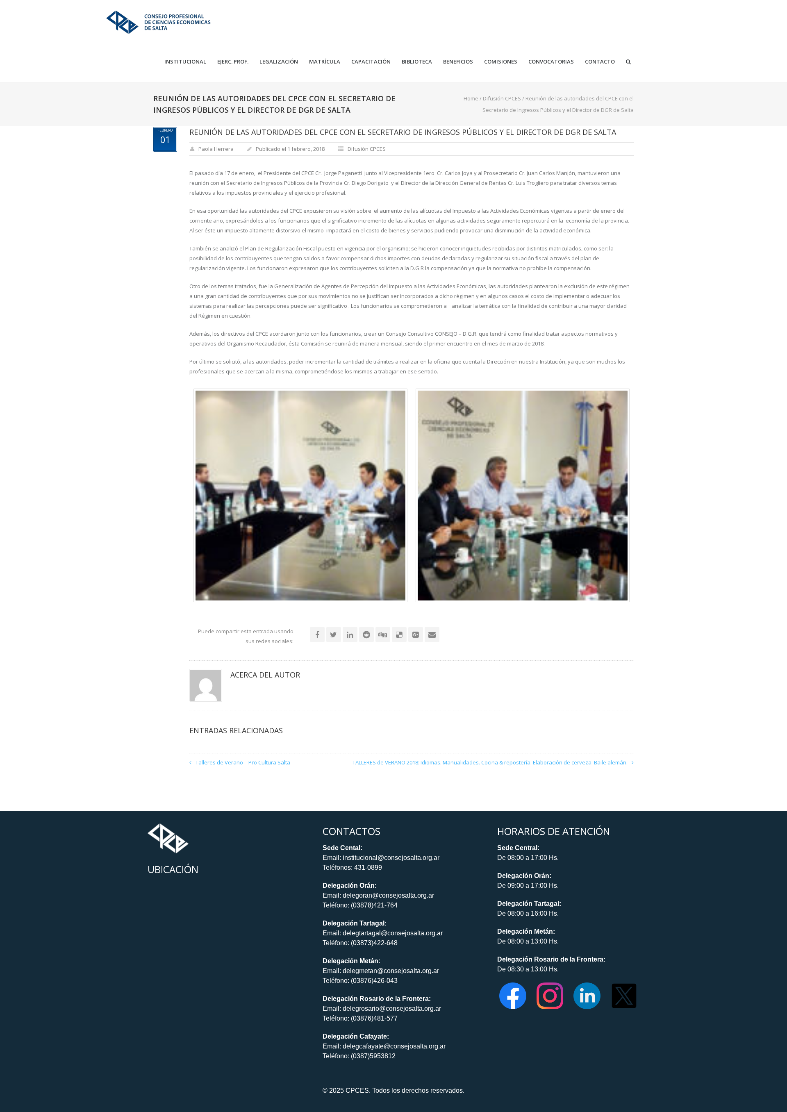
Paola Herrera (216, 148)
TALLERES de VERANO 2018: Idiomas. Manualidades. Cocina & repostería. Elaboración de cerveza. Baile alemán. (490, 762)
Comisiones (500, 62)
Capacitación (371, 62)
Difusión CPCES (502, 98)
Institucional (185, 62)
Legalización (278, 62)
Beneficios (458, 62)
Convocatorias (551, 62)
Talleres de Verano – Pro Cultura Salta (243, 762)
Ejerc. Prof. (232, 62)
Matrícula (324, 62)
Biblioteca (417, 62)
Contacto (600, 62)
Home (471, 98)
